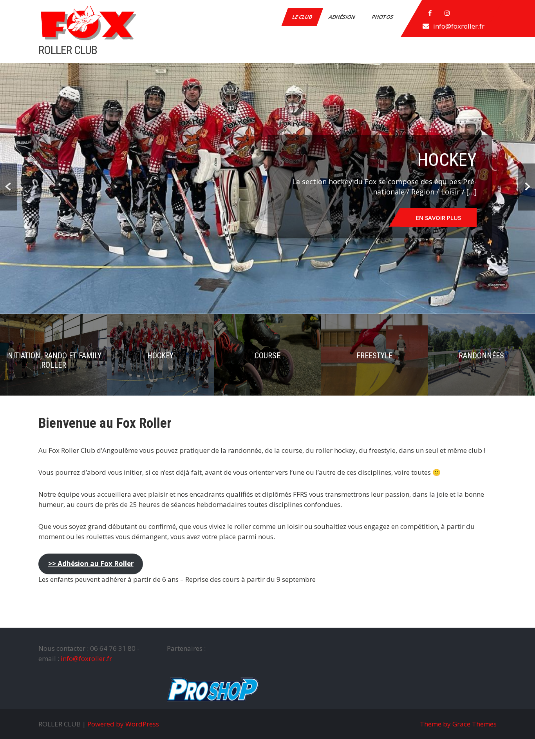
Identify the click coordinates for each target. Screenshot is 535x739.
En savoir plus (438, 218)
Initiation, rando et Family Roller (53, 360)
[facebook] (430, 13)
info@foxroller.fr (458, 26)
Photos (383, 16)
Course (267, 355)
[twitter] (447, 13)
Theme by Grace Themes (458, 723)
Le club (302, 16)
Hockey (160, 355)
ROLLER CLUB (67, 50)
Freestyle (374, 355)
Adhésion (342, 16)
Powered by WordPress (123, 723)
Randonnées (481, 355)
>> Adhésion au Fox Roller (91, 563)
